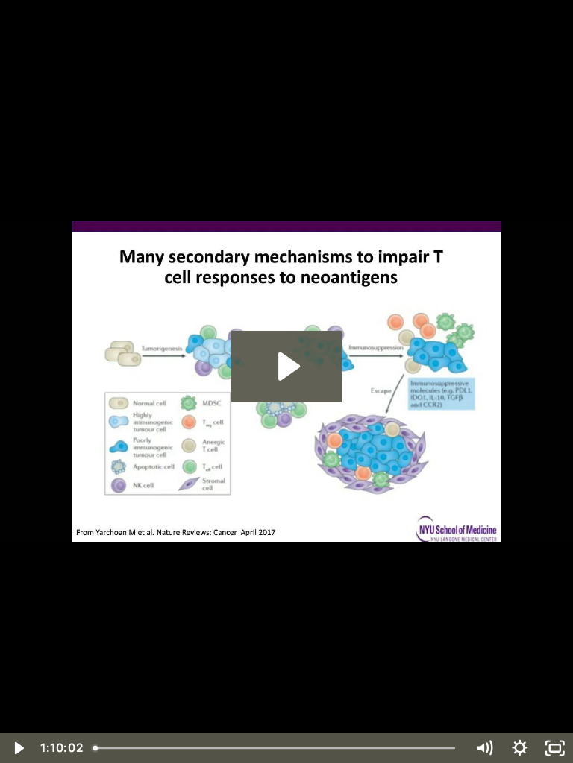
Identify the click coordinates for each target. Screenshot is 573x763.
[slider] (277, 748)
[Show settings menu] (520, 748)
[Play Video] (18, 748)
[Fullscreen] (555, 748)
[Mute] (484, 748)
